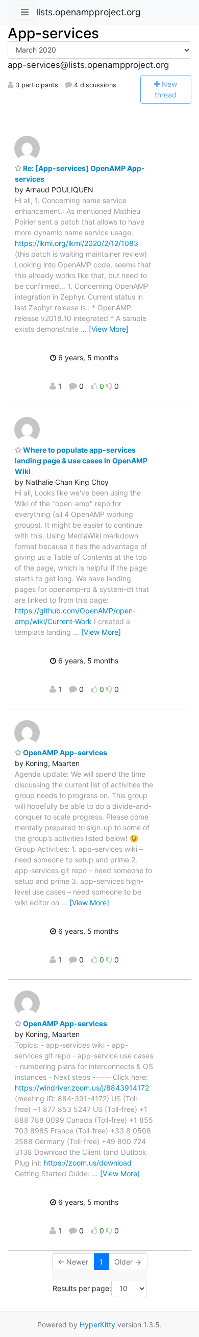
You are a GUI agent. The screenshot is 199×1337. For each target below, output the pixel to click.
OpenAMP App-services (64, 752)
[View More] (109, 329)
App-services (53, 33)
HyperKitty (97, 1324)
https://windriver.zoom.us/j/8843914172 (82, 1087)
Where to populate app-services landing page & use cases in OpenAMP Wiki (81, 460)
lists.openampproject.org (88, 12)
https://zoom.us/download (88, 1162)
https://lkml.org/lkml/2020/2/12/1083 (76, 243)
